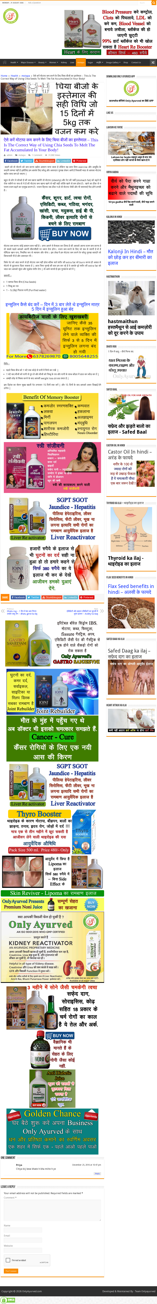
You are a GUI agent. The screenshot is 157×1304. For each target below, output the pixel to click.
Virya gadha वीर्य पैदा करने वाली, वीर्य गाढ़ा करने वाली (131, 203)
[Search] (154, 2)
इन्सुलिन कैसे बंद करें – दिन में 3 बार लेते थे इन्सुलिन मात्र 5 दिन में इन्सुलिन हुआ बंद (53, 307)
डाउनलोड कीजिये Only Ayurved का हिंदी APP (131, 100)
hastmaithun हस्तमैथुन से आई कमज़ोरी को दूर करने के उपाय (130, 327)
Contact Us (136, 62)
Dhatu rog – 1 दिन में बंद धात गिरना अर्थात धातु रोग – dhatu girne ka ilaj (22, 611)
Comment (10, 1197)
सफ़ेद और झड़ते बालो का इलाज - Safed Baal (129, 429)
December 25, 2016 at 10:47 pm (86, 1165)
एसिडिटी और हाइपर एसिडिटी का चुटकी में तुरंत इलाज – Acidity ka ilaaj (82, 611)
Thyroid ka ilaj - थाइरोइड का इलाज (126, 561)
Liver (72, 62)
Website (8, 1245)
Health (13, 62)
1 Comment (37, 155)
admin (9, 155)
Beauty (41, 62)
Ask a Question (34, 3)
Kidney (64, 62)
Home (5, 62)
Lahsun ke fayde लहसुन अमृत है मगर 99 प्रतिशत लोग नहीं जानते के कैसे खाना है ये (131, 159)
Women (52, 62)
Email (7, 1235)
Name (7, 1225)
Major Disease (27, 62)
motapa (80, 62)
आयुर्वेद (98, 62)
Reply (97, 1174)
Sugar (90, 62)
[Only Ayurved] (10, 15)
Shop (125, 62)
